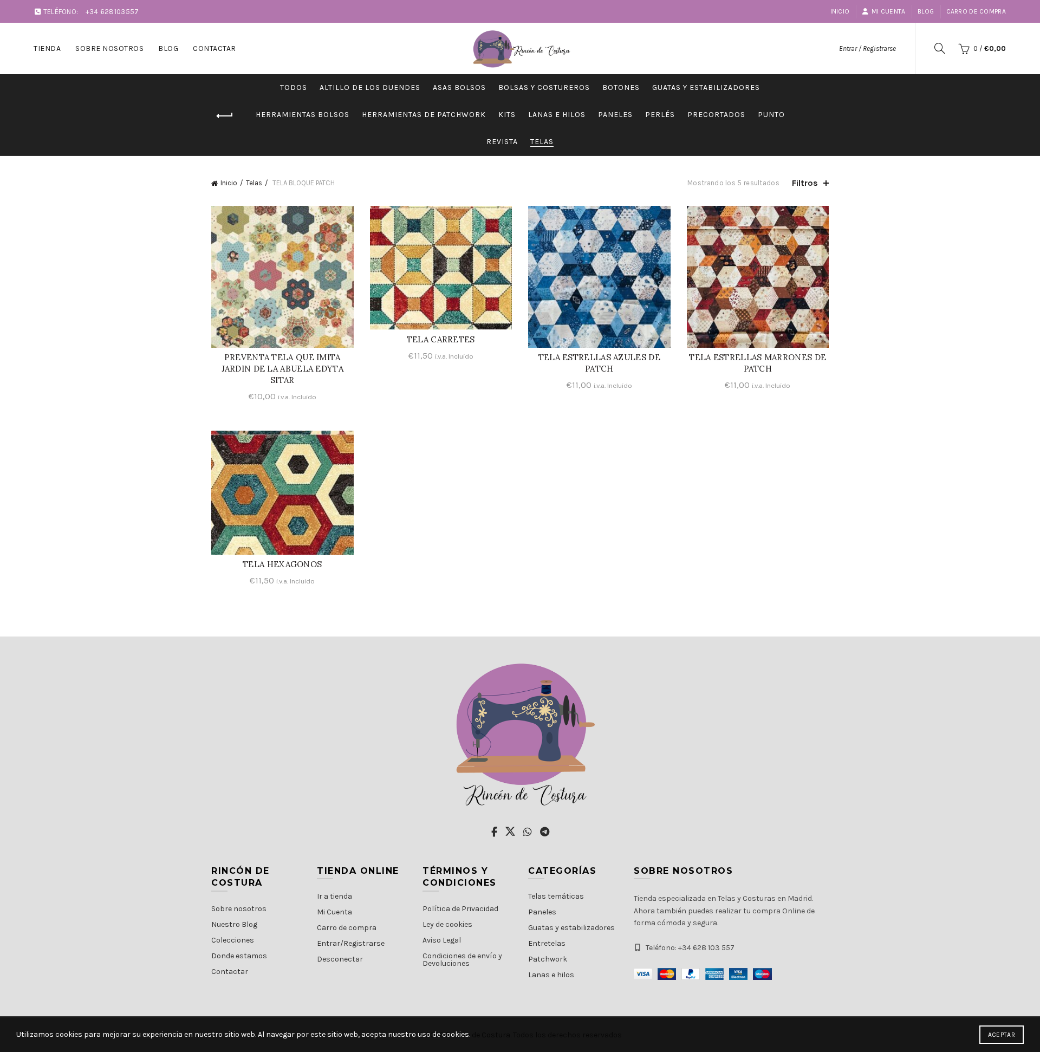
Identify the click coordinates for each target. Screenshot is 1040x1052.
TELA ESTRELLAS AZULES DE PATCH (599, 363)
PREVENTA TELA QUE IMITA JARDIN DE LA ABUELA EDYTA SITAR (283, 368)
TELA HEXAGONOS (282, 564)
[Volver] (224, 116)
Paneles (615, 114)
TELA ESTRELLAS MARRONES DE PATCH (757, 363)
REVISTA (502, 141)
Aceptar (1001, 1034)
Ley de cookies (447, 924)
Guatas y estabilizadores (706, 87)
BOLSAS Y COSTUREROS (544, 87)
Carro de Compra (976, 11)
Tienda (47, 48)
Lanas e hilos (551, 974)
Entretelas (547, 943)
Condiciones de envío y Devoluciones (462, 959)
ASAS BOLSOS (459, 87)
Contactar (214, 48)
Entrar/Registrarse (351, 943)
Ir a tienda (334, 896)
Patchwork (547, 959)
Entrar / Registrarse (867, 48)
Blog (926, 11)
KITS (507, 114)
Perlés (660, 114)
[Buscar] (939, 48)
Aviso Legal (441, 940)
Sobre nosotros (238, 908)
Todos (293, 87)
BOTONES (621, 87)
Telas (542, 141)
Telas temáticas (556, 896)
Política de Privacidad (460, 908)
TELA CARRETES (441, 339)
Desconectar (340, 959)
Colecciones (232, 940)
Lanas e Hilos (557, 114)
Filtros (805, 183)
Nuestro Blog (234, 924)
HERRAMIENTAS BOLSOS (302, 114)
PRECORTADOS (716, 114)
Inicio (840, 11)
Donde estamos (239, 955)
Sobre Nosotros (109, 48)
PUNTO (771, 114)
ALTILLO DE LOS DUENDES (370, 87)
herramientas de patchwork (424, 114)
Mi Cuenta (889, 11)
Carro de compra (346, 927)
